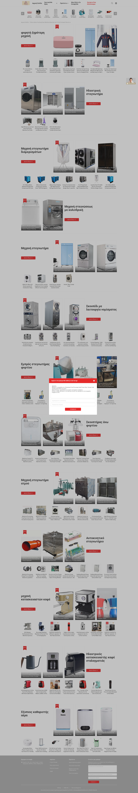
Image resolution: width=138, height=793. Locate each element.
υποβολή (73, 409)
